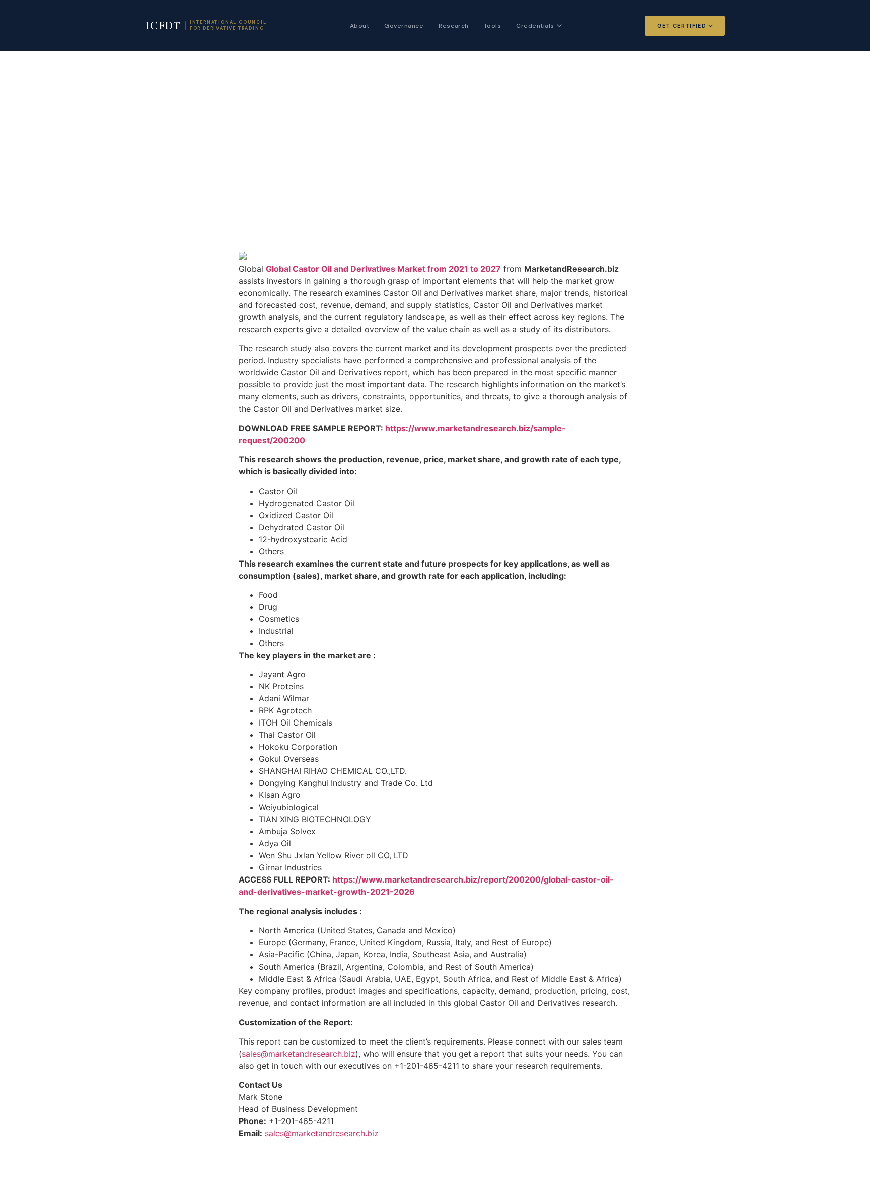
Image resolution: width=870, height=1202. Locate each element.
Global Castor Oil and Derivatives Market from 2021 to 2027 (383, 269)
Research (454, 26)
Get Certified (681, 25)
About (359, 26)
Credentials (535, 26)
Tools (492, 26)
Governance (403, 26)
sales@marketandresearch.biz (298, 1054)
